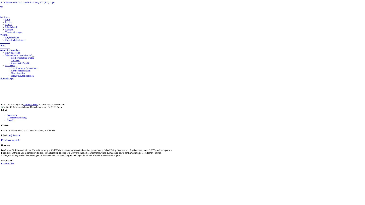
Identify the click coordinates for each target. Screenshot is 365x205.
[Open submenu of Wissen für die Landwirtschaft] (33, 56)
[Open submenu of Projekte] (8, 35)
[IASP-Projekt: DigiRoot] (182, 92)
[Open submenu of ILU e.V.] (9, 17)
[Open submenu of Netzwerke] (16, 66)
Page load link (7, 163)
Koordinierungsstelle (10, 140)
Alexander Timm (30, 104)
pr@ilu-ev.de (14, 135)
